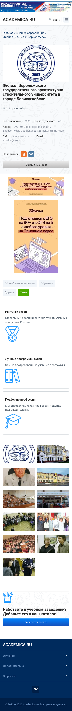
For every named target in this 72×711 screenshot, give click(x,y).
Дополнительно (13, 666)
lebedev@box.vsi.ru (14, 140)
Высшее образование (30, 33)
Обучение (47, 283)
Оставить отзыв (36, 164)
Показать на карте (53, 130)
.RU (19, 19)
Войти (56, 19)
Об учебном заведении (20, 283)
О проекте (9, 676)
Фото (23, 292)
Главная (8, 33)
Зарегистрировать (36, 622)
